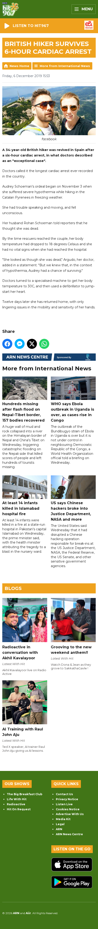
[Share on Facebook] (7, 344)
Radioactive (16, 804)
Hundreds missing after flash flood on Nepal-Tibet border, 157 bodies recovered (23, 412)
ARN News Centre (69, 834)
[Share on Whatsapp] (44, 344)
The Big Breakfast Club (24, 794)
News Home (19, 66)
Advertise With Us (70, 814)
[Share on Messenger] (20, 344)
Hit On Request (19, 809)
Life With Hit (16, 799)
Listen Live (64, 804)
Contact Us (64, 794)
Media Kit (63, 819)
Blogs (13, 588)
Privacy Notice (67, 799)
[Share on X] (32, 344)
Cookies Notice (68, 809)
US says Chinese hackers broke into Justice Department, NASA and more (71, 511)
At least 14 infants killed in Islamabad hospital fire (20, 508)
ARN (59, 829)
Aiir (28, 913)
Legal (60, 824)
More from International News (65, 66)
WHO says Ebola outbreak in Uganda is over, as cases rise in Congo (72, 412)
